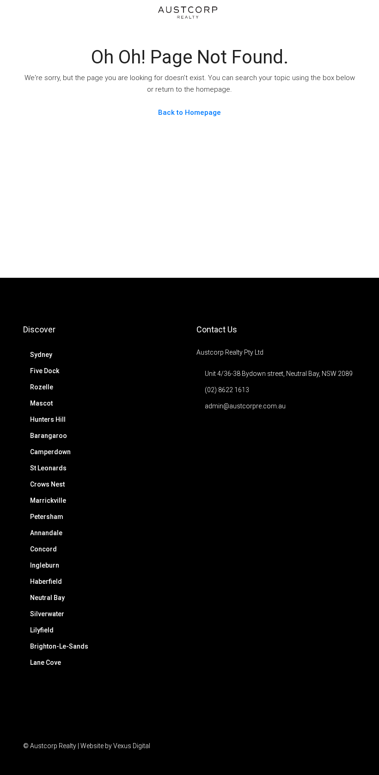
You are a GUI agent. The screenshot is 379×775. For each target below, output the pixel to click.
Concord (43, 549)
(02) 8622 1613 (227, 390)
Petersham (46, 516)
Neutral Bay (47, 597)
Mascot (41, 403)
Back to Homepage (189, 112)
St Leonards (48, 468)
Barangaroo (48, 435)
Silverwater (47, 614)
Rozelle (41, 387)
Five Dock (44, 371)
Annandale (46, 533)
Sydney (41, 354)
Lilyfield (42, 630)
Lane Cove (45, 662)
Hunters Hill (48, 419)
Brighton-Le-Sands (59, 646)
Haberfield (46, 581)
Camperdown (50, 452)
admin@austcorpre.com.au (245, 406)
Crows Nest (47, 484)
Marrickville (48, 500)
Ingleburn (44, 565)
